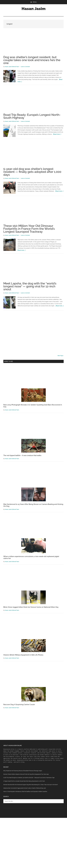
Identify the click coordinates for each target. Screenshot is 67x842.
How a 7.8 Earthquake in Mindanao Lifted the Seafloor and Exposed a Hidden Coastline (25, 791)
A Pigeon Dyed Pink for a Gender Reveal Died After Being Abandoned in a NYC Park (24, 781)
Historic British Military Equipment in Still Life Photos (23, 655)
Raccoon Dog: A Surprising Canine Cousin (19, 704)
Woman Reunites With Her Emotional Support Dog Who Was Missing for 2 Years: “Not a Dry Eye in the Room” (30, 784)
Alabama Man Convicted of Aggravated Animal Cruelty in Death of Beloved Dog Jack (24, 788)
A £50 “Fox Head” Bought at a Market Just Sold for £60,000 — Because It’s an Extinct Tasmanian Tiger (29, 777)
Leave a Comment (25, 66)
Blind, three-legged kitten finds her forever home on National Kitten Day (31, 607)
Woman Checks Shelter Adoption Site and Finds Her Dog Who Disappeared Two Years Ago (26, 774)
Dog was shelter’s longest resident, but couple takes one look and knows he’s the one (31, 60)
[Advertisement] (33, 43)
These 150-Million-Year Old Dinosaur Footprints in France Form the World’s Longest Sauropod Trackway (29, 228)
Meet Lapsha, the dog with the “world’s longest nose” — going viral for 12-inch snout (29, 286)
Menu (35, 2)
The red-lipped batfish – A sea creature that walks (22, 455)
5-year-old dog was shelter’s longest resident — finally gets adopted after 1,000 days (32, 171)
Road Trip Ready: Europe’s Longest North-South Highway (32, 116)
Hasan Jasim (34, 8)
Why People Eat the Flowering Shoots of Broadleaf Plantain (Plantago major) (22, 770)
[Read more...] (57, 134)
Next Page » (61, 355)
